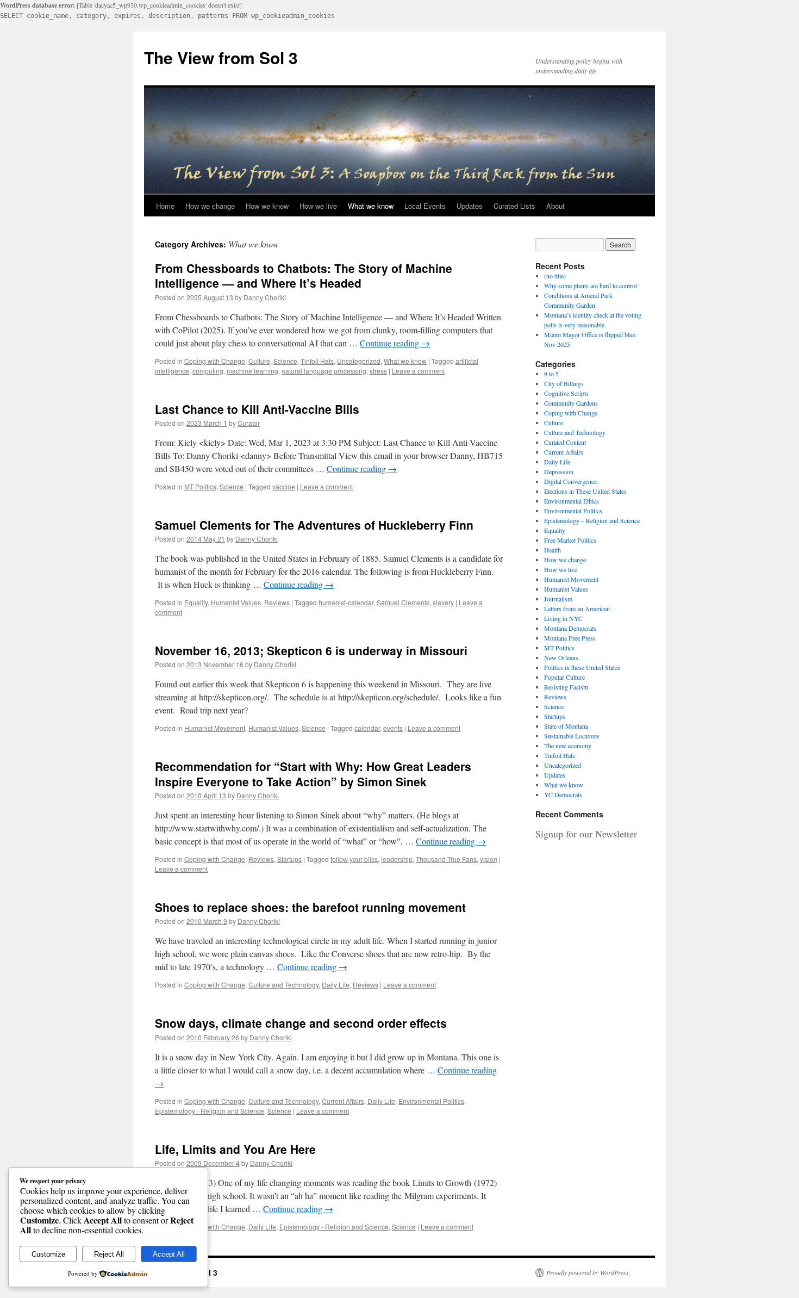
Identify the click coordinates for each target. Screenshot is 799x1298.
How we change (210, 206)
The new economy (567, 745)
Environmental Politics (431, 1101)
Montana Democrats (570, 628)
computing (207, 370)
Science (285, 360)
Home (165, 206)
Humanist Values (236, 602)
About (555, 206)
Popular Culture (564, 677)
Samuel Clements (403, 602)
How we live (318, 206)
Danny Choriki (265, 297)
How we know (267, 206)
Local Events (425, 206)
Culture (259, 360)
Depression (558, 471)
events (393, 727)
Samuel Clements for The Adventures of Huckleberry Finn (314, 525)
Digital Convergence (570, 481)
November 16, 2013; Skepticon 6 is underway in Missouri (311, 650)
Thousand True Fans (446, 859)
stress (378, 370)
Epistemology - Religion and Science (209, 1110)
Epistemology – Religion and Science (592, 520)
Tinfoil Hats (317, 360)
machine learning (252, 370)
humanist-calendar (346, 602)
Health (552, 549)
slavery (443, 602)
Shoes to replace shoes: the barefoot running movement (310, 907)
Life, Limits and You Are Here (235, 1149)
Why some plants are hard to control (590, 285)
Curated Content (565, 442)
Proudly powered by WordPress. (588, 1272)
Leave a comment (418, 370)
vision (488, 859)
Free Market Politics (570, 540)
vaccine (283, 486)
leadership (397, 859)
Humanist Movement (214, 727)
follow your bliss (354, 859)
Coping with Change (214, 360)
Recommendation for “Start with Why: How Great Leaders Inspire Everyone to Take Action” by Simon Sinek (313, 773)
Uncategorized (358, 360)
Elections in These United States (585, 491)
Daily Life (335, 984)
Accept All (169, 1254)
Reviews (277, 602)
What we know (371, 206)
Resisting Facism (566, 686)
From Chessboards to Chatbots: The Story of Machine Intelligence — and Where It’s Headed (303, 275)
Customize (48, 1254)
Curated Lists (514, 206)
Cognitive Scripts (566, 393)
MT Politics (200, 486)
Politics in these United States (582, 667)
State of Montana (566, 726)
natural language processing (324, 370)
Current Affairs (343, 1101)
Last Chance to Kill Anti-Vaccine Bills (257, 409)
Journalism (558, 598)
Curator (249, 422)
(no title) (555, 275)
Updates (470, 206)
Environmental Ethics (571, 500)
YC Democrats (563, 794)
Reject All (109, 1254)
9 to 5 (551, 373)
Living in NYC (563, 618)
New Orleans (561, 657)
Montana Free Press (570, 638)
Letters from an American (577, 608)
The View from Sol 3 (221, 57)
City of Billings (564, 383)
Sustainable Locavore (571, 735)
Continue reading (395, 343)
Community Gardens (571, 403)
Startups (289, 859)
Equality (196, 602)
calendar (367, 727)
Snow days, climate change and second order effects (301, 1023)
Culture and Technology (283, 984)
